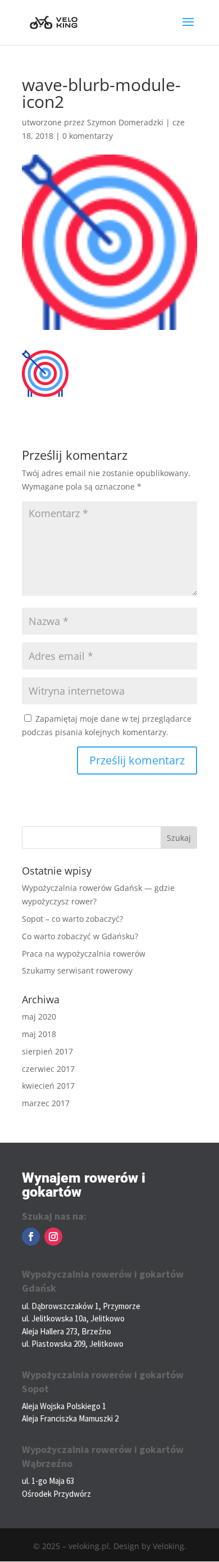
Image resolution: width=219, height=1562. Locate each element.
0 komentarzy (87, 135)
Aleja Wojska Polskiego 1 (64, 1406)
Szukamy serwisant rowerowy (77, 970)
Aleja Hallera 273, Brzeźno (66, 1331)
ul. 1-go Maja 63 (48, 1480)
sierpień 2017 (47, 1051)
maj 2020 (39, 1016)
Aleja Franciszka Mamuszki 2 (70, 1418)
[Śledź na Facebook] (31, 1237)
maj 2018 (39, 1034)
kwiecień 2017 (48, 1085)
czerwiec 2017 (48, 1068)
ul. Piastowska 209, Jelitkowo (73, 1343)
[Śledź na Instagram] (53, 1237)
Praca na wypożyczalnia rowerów (83, 953)
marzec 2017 (46, 1103)
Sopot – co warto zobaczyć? (72, 918)
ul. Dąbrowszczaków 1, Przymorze (81, 1306)
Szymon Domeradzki (125, 122)
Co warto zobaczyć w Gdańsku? (80, 936)
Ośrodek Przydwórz (56, 1493)
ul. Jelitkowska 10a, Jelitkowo (73, 1318)
